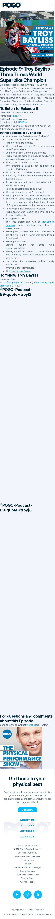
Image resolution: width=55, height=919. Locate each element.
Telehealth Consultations (27, 874)
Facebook (39, 282)
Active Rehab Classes (27, 845)
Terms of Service (10, 914)
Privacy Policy (26, 914)
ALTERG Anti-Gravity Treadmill (27, 849)
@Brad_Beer (32, 724)
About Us (27, 820)
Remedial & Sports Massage (28, 867)
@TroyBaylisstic (14, 282)
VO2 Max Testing (27, 882)
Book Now (27, 809)
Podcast (28, 825)
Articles (27, 831)
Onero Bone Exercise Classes (27, 856)
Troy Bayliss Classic (20, 271)
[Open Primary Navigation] (50, 5)
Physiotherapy (27, 860)
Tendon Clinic (27, 878)
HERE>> (16, 115)
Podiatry (27, 863)
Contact (27, 836)
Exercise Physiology (27, 853)
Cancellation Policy (44, 914)
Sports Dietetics (27, 871)
